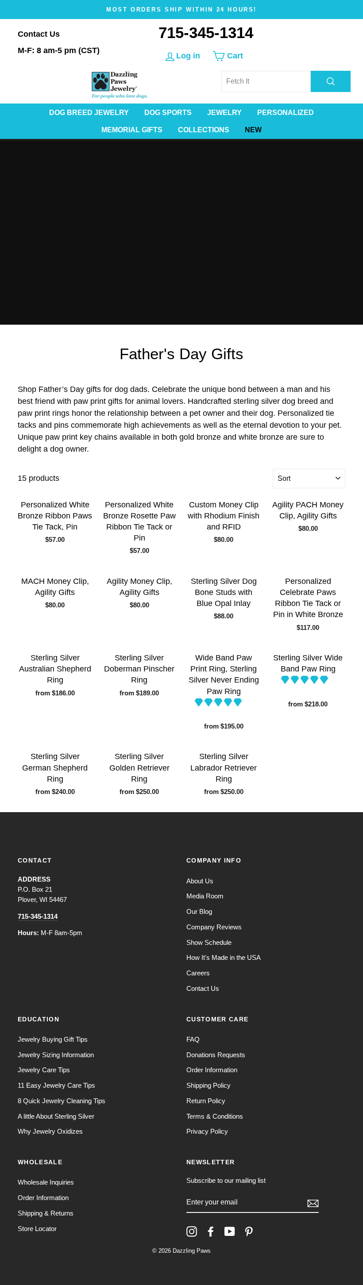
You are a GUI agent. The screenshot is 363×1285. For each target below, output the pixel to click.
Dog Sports (168, 112)
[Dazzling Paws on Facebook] (210, 1231)
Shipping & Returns (45, 1213)
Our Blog (199, 911)
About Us (199, 881)
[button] (219, 702)
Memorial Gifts (131, 130)
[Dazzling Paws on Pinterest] (248, 1231)
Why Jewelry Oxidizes (50, 1131)
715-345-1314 (205, 32)
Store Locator (37, 1228)
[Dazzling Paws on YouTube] (229, 1231)
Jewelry (224, 112)
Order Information (211, 1070)
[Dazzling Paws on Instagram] (191, 1231)
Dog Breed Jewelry (89, 112)
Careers (198, 973)
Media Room (205, 896)
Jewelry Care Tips (44, 1070)
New (253, 130)
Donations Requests (215, 1055)
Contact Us (39, 34)
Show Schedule (209, 942)
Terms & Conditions (214, 1116)
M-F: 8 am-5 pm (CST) (59, 50)
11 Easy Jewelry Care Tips (56, 1085)
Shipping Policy (208, 1085)
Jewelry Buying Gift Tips (53, 1039)
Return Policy (205, 1101)
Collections (203, 130)
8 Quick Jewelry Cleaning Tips (61, 1101)
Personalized (285, 112)
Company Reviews (214, 927)
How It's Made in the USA (223, 957)
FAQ (193, 1039)
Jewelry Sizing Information (56, 1055)
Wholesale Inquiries (46, 1182)
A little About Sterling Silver (56, 1116)
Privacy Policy (207, 1131)
